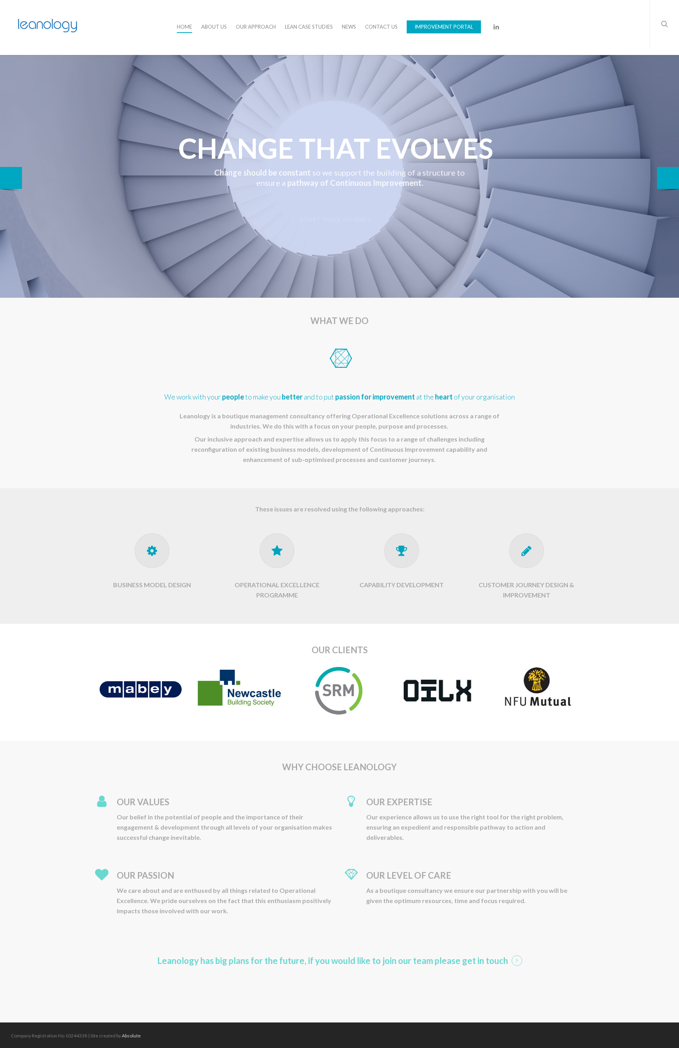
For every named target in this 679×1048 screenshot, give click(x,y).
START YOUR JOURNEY (335, 213)
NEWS (349, 27)
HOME (184, 27)
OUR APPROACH (256, 27)
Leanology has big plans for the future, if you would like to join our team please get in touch (332, 960)
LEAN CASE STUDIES (309, 27)
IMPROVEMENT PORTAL (444, 27)
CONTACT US (381, 27)
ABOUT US (214, 27)
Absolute (131, 1036)
